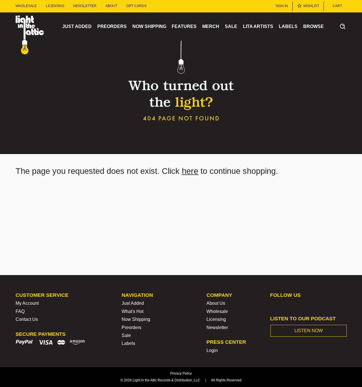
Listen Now (308, 330)
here (190, 171)
